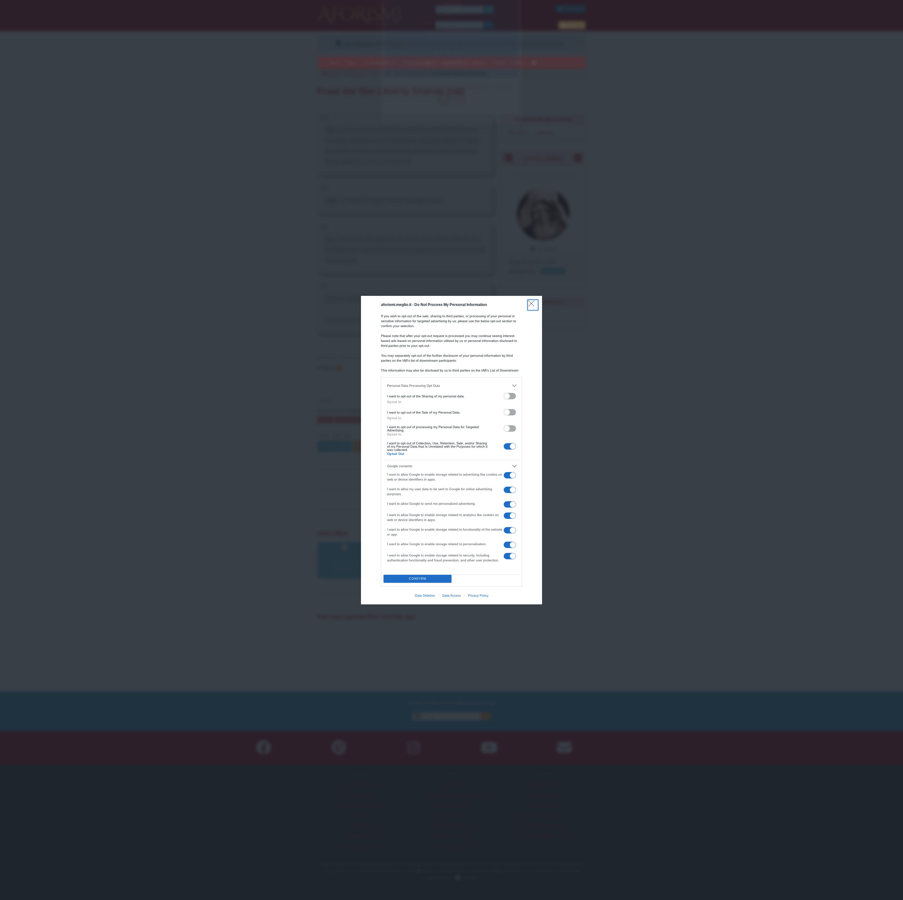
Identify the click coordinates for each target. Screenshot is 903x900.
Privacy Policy (478, 595)
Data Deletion (425, 595)
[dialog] (451, 450)
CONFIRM (417, 578)
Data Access (451, 595)
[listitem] (451, 385)
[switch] (510, 396)
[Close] (532, 305)
